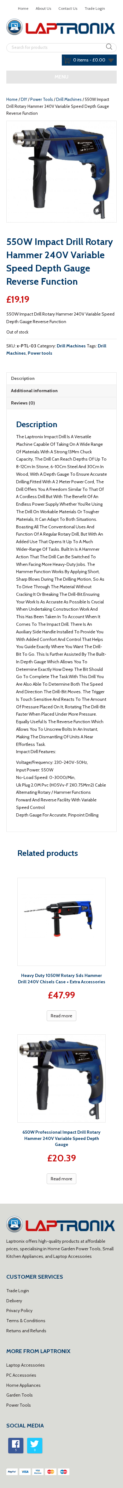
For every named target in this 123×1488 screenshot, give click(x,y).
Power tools (40, 353)
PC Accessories (21, 1375)
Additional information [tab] (34, 390)
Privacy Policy (19, 1310)
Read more (61, 1016)
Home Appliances (23, 1385)
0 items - (89, 60)
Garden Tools (19, 1395)
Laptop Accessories (25, 1365)
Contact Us (67, 8)
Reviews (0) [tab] (23, 403)
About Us (43, 8)
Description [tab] (23, 378)
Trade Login (95, 8)
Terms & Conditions (25, 1320)
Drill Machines (69, 99)
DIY (24, 99)
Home (23, 8)
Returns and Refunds (26, 1331)
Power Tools (41, 99)
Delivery (14, 1301)
